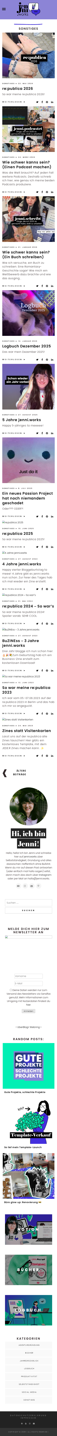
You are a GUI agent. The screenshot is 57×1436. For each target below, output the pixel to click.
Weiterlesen (12, 102)
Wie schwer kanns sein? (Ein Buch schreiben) (26, 254)
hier (28, 1005)
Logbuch (29, 1368)
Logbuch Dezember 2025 (26, 346)
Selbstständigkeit (29, 1384)
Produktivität (29, 1376)
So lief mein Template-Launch (23, 1147)
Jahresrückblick (29, 1361)
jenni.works (30, 856)
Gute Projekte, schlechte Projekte (24, 1092)
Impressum (29, 1418)
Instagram (45, 875)
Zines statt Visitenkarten (26, 730)
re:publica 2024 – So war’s (28, 606)
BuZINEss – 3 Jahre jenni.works (20, 643)
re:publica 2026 (17, 88)
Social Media (29, 1392)
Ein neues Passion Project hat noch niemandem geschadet (27, 498)
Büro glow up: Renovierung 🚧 (22, 1202)
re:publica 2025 (17, 533)
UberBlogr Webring (28, 1027)
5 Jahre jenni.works (21, 419)
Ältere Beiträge (19, 772)
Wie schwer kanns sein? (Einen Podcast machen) (27, 164)
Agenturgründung (29, 1345)
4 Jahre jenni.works (21, 564)
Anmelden (28, 1011)
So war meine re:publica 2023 (26, 690)
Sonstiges (9, 83)
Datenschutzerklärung (28, 1415)
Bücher (29, 1353)
